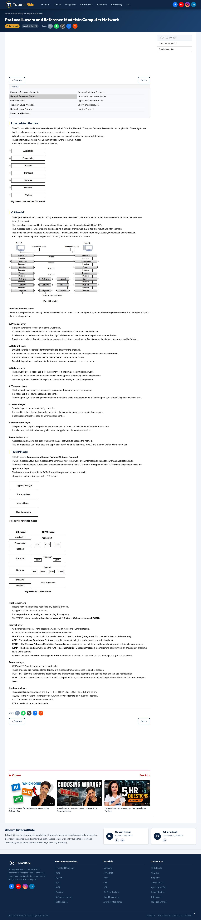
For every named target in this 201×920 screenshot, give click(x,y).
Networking (18, 13)
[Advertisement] (79, 55)
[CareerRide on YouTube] (122, 840)
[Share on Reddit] (75, 26)
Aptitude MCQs (158, 887)
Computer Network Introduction (25, 92)
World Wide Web (17, 100)
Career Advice (157, 892)
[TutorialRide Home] (20, 4)
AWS (58, 887)
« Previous (17, 80)
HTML (106, 877)
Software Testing (63, 897)
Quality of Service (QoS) (88, 105)
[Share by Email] (50, 26)
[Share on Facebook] (68, 26)
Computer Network (167, 43)
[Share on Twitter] (62, 26)
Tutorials (45, 4)
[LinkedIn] (193, 4)
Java (58, 872)
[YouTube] (181, 4)
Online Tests (157, 882)
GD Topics (155, 897)
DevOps (59, 892)
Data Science (62, 902)
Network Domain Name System (92, 96)
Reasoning (116, 4)
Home (7, 13)
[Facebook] (175, 4)
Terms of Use (164, 915)
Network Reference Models (23, 96)
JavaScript (108, 872)
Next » (144, 80)
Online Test (86, 4)
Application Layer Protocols (90, 100)
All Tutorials (156, 868)
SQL (57, 882)
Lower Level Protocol (20, 113)
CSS (105, 882)
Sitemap (188, 915)
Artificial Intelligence (112, 902)
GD (128, 4)
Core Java (107, 868)
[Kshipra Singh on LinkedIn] (165, 840)
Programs (70, 4)
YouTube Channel (159, 902)
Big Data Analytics (111, 892)
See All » (144, 775)
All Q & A (155, 872)
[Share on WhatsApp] (56, 26)
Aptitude (102, 4)
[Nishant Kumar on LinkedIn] (117, 840)
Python (59, 877)
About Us (151, 915)
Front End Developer (65, 868)
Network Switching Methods (91, 92)
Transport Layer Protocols (22, 105)
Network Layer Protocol (21, 109)
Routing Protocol (86, 109)
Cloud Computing (166, 49)
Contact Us (177, 915)
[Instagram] (187, 4)
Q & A (58, 4)
